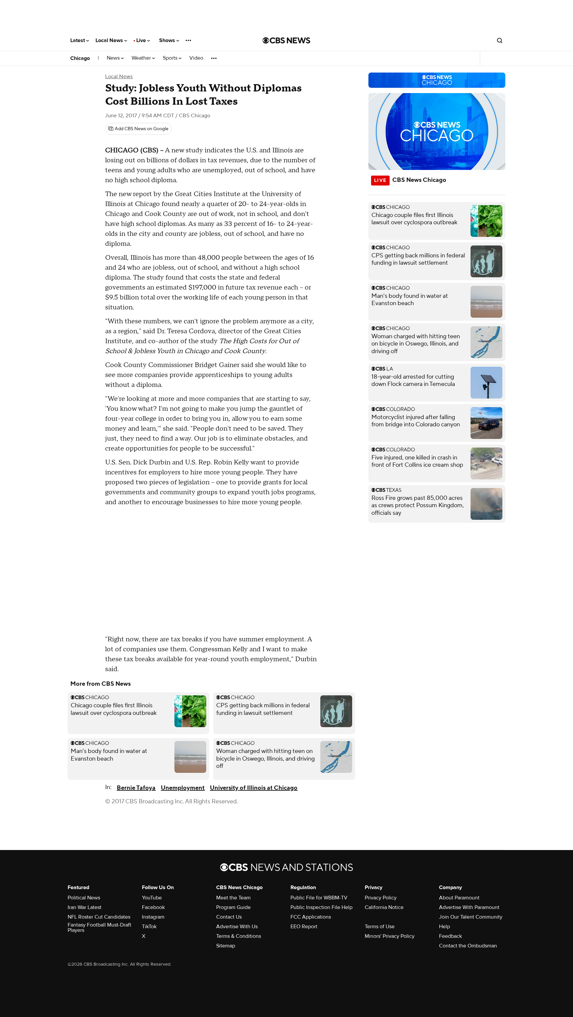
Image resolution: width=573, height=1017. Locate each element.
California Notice (384, 907)
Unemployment (183, 788)
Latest (78, 40)
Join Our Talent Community (470, 917)
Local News (110, 40)
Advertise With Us (237, 926)
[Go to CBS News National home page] (286, 40)
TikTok (149, 926)
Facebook (153, 907)
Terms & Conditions (238, 936)
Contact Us (229, 917)
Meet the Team (233, 897)
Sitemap (225, 945)
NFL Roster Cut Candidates (99, 917)
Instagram (153, 917)
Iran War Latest (84, 907)
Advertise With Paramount (469, 907)
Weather (142, 58)
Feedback (450, 936)
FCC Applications (310, 917)
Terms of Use (380, 926)
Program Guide (233, 907)
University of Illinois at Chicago (253, 788)
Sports (171, 58)
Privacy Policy (381, 897)
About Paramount (459, 897)
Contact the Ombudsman (468, 945)
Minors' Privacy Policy (389, 936)
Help (444, 926)
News (114, 58)
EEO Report (303, 926)
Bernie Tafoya (136, 788)
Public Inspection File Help (321, 907)
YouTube (152, 897)
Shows (167, 40)
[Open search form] (500, 40)
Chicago (80, 58)
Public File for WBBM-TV (319, 897)
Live (141, 40)
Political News (84, 897)
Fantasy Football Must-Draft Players (99, 927)
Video (196, 58)
